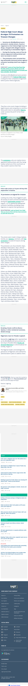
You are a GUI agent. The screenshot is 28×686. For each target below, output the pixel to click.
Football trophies (19, 404)
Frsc (24, 402)
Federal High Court (19, 77)
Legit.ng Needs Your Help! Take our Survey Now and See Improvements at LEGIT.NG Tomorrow (13, 211)
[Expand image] (26, 117)
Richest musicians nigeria (7, 404)
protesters (7, 160)
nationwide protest (14, 201)
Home (2, 25)
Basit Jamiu (15, 39)
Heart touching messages (15, 402)
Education (3, 462)
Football (2, 476)
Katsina (11, 239)
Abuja (2, 396)
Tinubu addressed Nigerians (12, 344)
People (2, 549)
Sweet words (4, 402)
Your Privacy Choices (15, 685)
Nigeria (7, 25)
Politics (2, 469)
